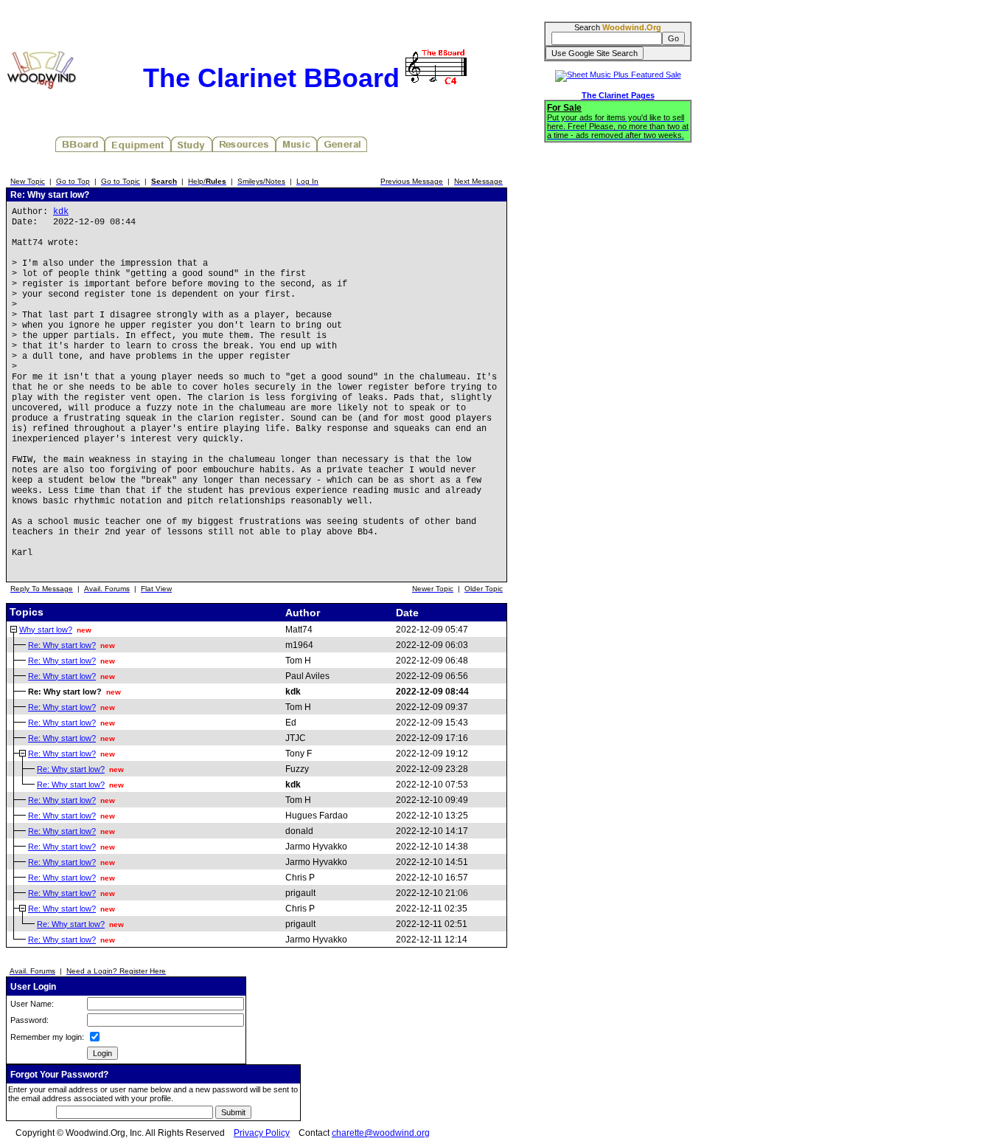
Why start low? (45, 629)
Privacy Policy (262, 1133)
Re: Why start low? (62, 645)
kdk (61, 212)
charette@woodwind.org (381, 1133)
